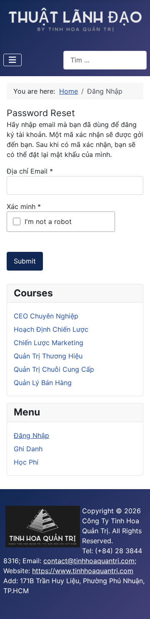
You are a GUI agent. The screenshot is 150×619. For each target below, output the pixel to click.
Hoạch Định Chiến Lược (51, 329)
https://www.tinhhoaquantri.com (82, 571)
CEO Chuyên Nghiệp (46, 316)
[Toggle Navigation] (12, 60)
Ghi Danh (28, 449)
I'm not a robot (48, 221)
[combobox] (105, 60)
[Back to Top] (135, 603)
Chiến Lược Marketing (48, 342)
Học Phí (26, 462)
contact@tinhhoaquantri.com (89, 561)
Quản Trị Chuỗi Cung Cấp (54, 369)
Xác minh (24, 206)
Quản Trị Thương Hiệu (48, 356)
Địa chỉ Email (30, 171)
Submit (25, 261)
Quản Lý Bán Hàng (43, 382)
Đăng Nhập (31, 435)
